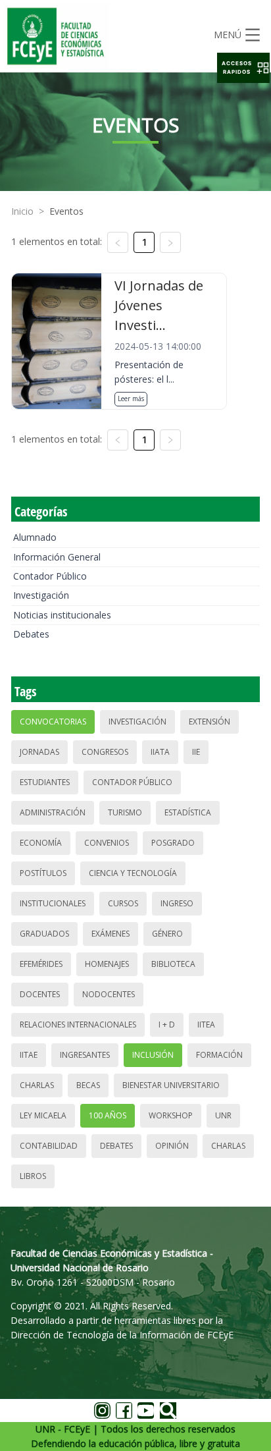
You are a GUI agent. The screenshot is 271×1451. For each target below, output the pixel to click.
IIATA (160, 751)
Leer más (131, 398)
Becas (88, 1085)
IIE (196, 751)
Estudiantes (45, 782)
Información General (57, 557)
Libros (33, 1176)
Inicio (22, 211)
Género (167, 933)
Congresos (105, 751)
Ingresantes (85, 1054)
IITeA (206, 1024)
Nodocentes (108, 994)
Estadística (187, 812)
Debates (31, 634)
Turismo (125, 812)
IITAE (28, 1054)
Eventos (66, 211)
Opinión (172, 1145)
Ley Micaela (43, 1115)
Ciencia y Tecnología (133, 873)
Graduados (44, 933)
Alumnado (35, 537)
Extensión (209, 721)
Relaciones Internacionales (78, 1024)
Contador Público (50, 576)
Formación (219, 1054)
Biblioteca (173, 964)
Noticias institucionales (62, 615)
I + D (167, 1024)
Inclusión (153, 1054)
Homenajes (107, 964)
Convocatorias (53, 721)
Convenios (106, 842)
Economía (41, 842)
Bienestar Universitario (171, 1085)
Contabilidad (49, 1145)
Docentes (40, 994)
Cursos (123, 903)
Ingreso (176, 903)
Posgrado (173, 842)
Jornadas (39, 751)
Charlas (37, 1085)
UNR (223, 1115)
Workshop (171, 1115)
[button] (243, 68)
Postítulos (43, 873)
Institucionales (53, 903)
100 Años (107, 1115)
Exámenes (110, 933)
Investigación (41, 595)
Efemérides (41, 964)
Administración (53, 812)
